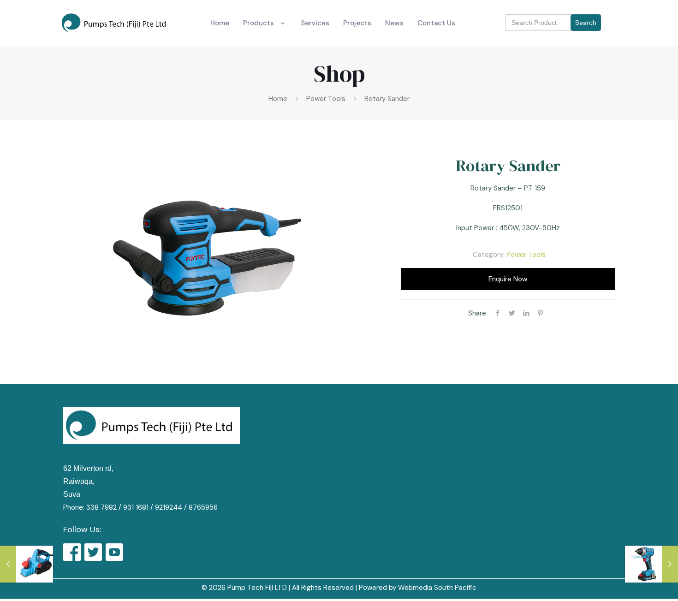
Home (277, 98)
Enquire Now (507, 279)
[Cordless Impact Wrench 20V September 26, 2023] (651, 564)
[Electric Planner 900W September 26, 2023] (26, 564)
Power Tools (325, 98)
